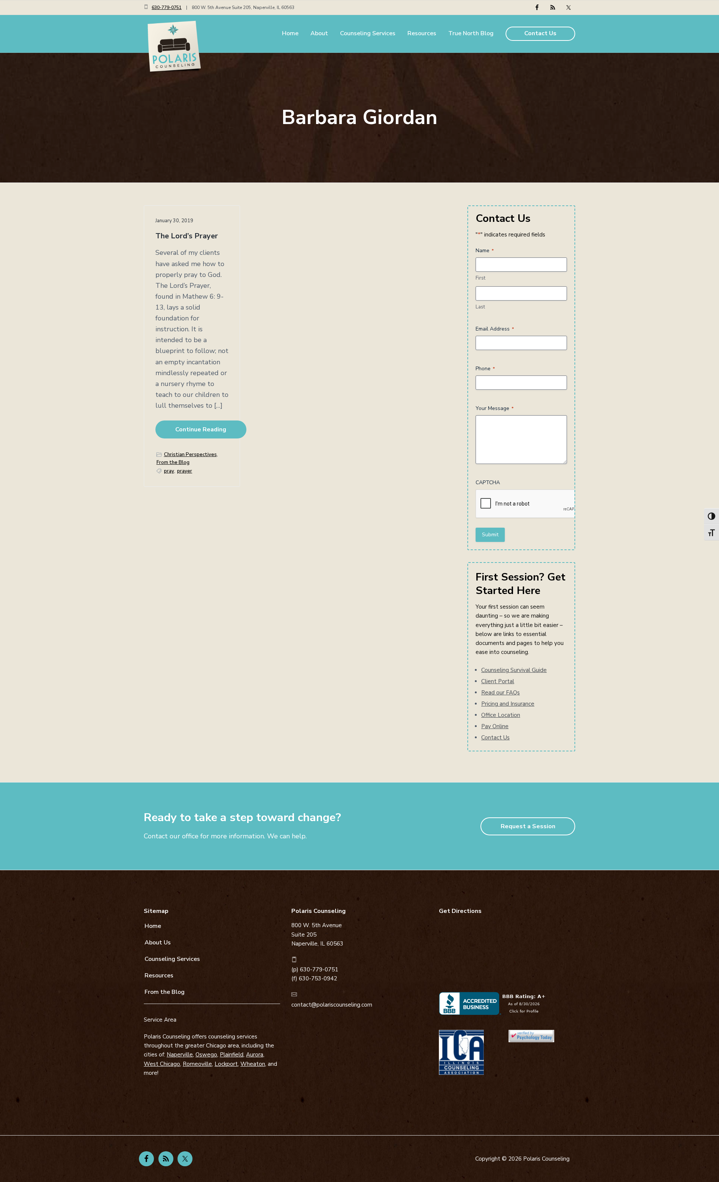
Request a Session (528, 826)
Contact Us (495, 737)
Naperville (180, 1054)
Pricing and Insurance (507, 704)
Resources (159, 975)
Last (480, 307)
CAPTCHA (488, 482)
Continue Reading (200, 429)
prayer (184, 471)
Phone (485, 368)
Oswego (206, 1054)
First (480, 278)
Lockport (226, 1064)
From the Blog (173, 462)
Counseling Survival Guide (514, 670)
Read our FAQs (500, 692)
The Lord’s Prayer (186, 236)
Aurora (254, 1054)
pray (169, 471)
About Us (158, 942)
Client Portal (497, 681)
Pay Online (495, 726)
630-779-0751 (167, 7)
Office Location (500, 715)
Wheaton (252, 1064)
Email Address (495, 328)
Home (153, 926)
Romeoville (197, 1064)
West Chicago (162, 1064)
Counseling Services (172, 959)
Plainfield (231, 1054)
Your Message (494, 408)
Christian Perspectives (190, 454)
